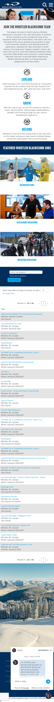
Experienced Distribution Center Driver (17, 362)
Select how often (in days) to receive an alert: (21, 290)
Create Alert (9, 293)
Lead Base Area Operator (11, 429)
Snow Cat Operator (9, 333)
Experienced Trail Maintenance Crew (16, 544)
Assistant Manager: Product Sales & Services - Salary (23, 477)
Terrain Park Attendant (10, 410)
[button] (51, 4)
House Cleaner (7, 400)
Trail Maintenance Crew (11, 323)
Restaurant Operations (27, 222)
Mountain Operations (27, 259)
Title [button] (3, 309)
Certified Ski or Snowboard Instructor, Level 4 (20, 448)
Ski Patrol (5, 371)
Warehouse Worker (9, 496)
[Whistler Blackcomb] (11, 4)
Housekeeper (6, 343)
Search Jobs (27, 13)
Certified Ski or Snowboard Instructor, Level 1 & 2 (21, 419)
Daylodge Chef (7, 487)
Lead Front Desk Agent (10, 506)
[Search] (44, 4)
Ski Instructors (27, 185)
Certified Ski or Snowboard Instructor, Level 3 (20, 352)
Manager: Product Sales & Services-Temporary (20, 467)
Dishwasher (6, 439)
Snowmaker (6, 381)
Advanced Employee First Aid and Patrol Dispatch (22, 314)
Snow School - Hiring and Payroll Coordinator (20, 391)
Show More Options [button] (18, 276)
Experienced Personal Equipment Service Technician (23, 458)
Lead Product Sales (9, 535)
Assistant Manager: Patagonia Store (16, 515)
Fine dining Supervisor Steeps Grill (15, 525)
